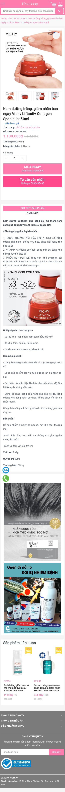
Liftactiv (25, 146)
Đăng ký (56, 752)
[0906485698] (5, 478)
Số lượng (8, 152)
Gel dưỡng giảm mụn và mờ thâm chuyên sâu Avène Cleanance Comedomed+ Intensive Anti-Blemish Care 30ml (17, 688)
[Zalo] (5, 470)
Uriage (37, 681)
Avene (7, 681)
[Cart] (53, 4)
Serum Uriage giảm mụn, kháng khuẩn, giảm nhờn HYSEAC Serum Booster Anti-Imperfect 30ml (47, 688)
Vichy (21, 141)
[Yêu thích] (56, 35)
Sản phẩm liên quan (19, 643)
